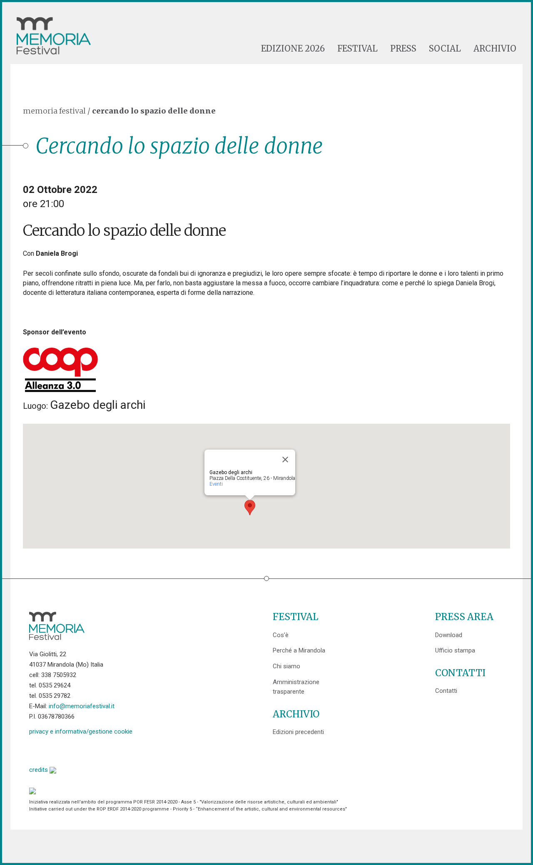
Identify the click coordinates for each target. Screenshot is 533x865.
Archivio (494, 48)
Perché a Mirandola (299, 650)
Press (403, 48)
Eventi (216, 484)
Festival (357, 48)
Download (448, 635)
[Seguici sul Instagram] (99, 749)
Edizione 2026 (293, 48)
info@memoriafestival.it (82, 706)
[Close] (285, 460)
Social (445, 48)
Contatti (446, 690)
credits (39, 770)
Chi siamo (286, 666)
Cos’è (281, 635)
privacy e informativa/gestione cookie (80, 731)
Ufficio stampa (455, 650)
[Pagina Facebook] (35, 749)
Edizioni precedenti (298, 732)
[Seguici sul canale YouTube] (78, 749)
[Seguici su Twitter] (56, 749)
